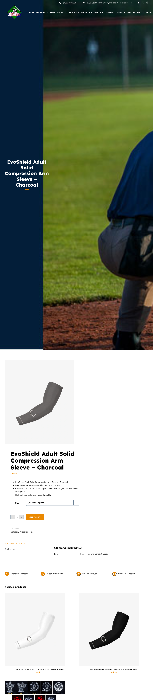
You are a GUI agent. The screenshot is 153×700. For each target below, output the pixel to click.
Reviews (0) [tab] (10, 549)
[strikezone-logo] (14, 6)
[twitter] (143, 2)
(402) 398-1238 (69, 3)
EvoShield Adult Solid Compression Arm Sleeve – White (39, 669)
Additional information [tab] (15, 543)
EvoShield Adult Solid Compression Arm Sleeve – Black (113, 669)
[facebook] (139, 2)
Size (17, 503)
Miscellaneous (26, 532)
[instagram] (147, 2)
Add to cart (35, 517)
